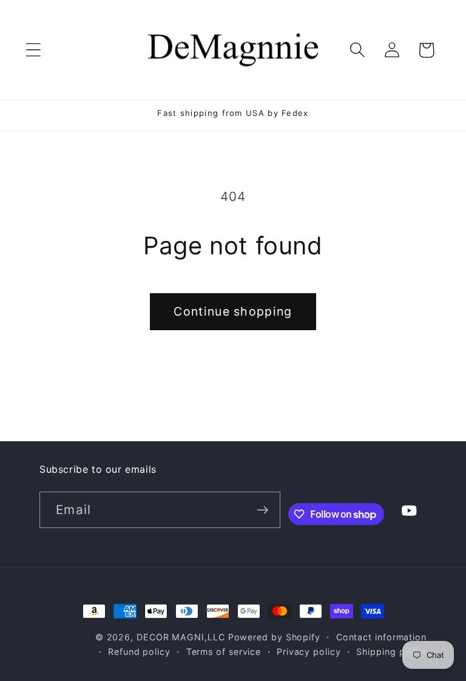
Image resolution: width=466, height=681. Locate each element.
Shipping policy (391, 651)
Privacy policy (309, 651)
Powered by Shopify (274, 637)
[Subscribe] (262, 510)
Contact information (381, 637)
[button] (33, 50)
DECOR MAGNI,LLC (181, 637)
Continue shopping (233, 311)
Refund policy (139, 651)
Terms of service (224, 651)
